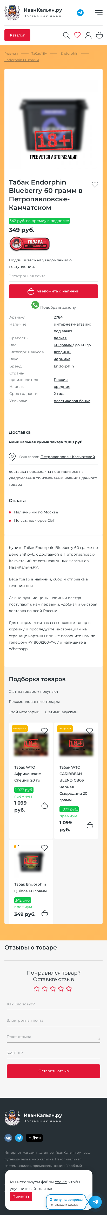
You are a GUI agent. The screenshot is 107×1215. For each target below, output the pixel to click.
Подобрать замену (57, 307)
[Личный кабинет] (88, 35)
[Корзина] (99, 35)
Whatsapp (18, 648)
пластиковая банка (72, 401)
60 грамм (63, 345)
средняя (62, 386)
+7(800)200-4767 (43, 642)
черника (62, 359)
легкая (60, 338)
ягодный (62, 352)
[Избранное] (77, 35)
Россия (61, 379)
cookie (61, 1182)
